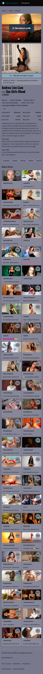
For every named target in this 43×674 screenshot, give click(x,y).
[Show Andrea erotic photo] (18, 39)
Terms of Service (6, 669)
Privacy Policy (26, 664)
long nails (6, 161)
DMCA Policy (16, 664)
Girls (10, 11)
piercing (22, 161)
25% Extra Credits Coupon (24, 76)
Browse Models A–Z (7, 658)
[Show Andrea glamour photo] (24, 39)
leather (31, 161)
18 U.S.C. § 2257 (6, 664)
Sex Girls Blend (10, 3)
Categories (25, 3)
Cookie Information (18, 669)
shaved (15, 161)
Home (4, 11)
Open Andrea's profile (24, 29)
